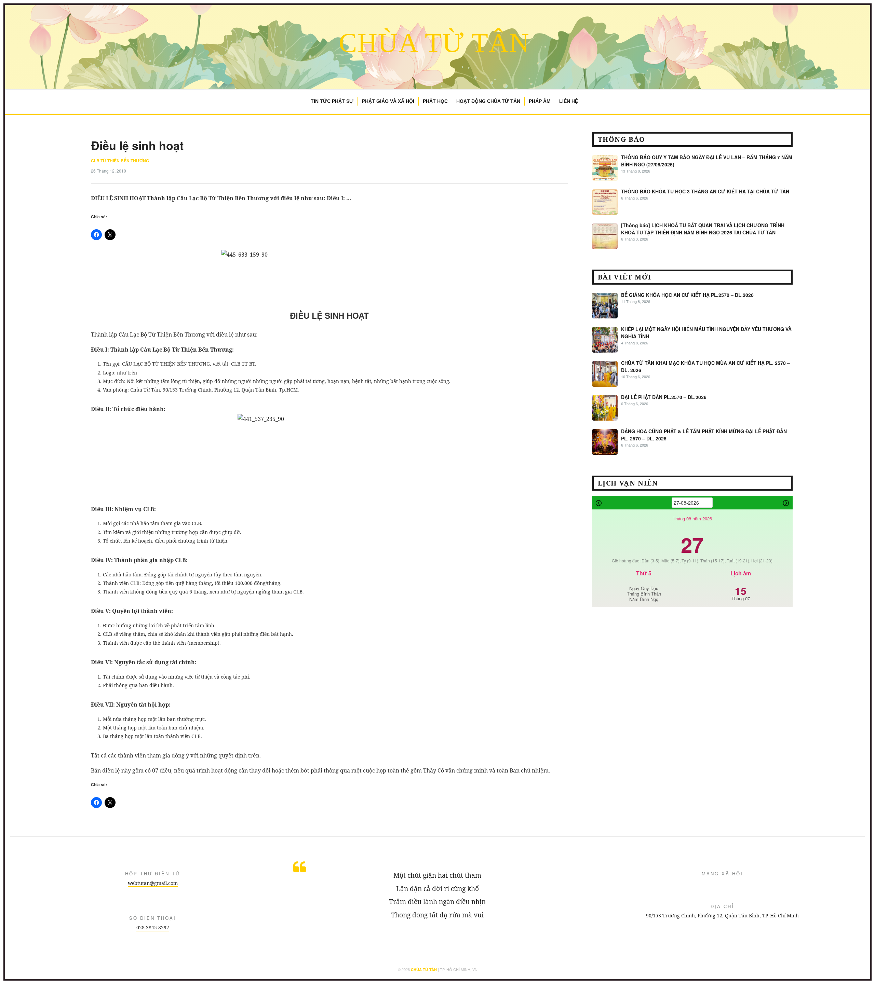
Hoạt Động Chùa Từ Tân (488, 101)
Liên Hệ (568, 101)
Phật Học (435, 101)
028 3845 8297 (152, 927)
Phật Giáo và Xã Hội (388, 101)
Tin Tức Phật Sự (332, 101)
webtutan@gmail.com (153, 883)
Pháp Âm (540, 101)
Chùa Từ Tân (434, 43)
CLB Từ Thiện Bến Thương (120, 161)
